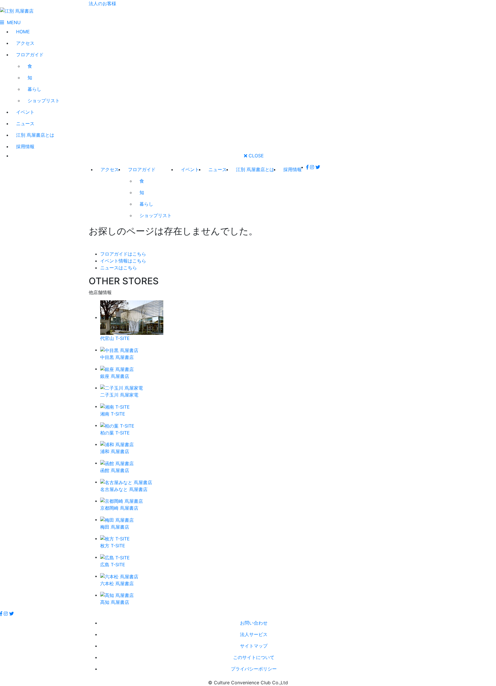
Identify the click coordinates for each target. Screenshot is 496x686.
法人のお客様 (102, 3)
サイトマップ (254, 646)
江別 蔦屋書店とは (35, 135)
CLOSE (255, 156)
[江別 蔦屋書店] (17, 10)
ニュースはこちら (118, 267)
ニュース (25, 123)
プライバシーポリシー (254, 669)
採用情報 (25, 146)
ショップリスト (44, 100)
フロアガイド (30, 54)
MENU (12, 22)
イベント (25, 112)
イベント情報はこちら (123, 261)
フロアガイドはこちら (123, 254)
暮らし (34, 89)
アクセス (25, 43)
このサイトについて (253, 657)
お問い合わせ (254, 623)
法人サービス (254, 634)
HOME (23, 31)
